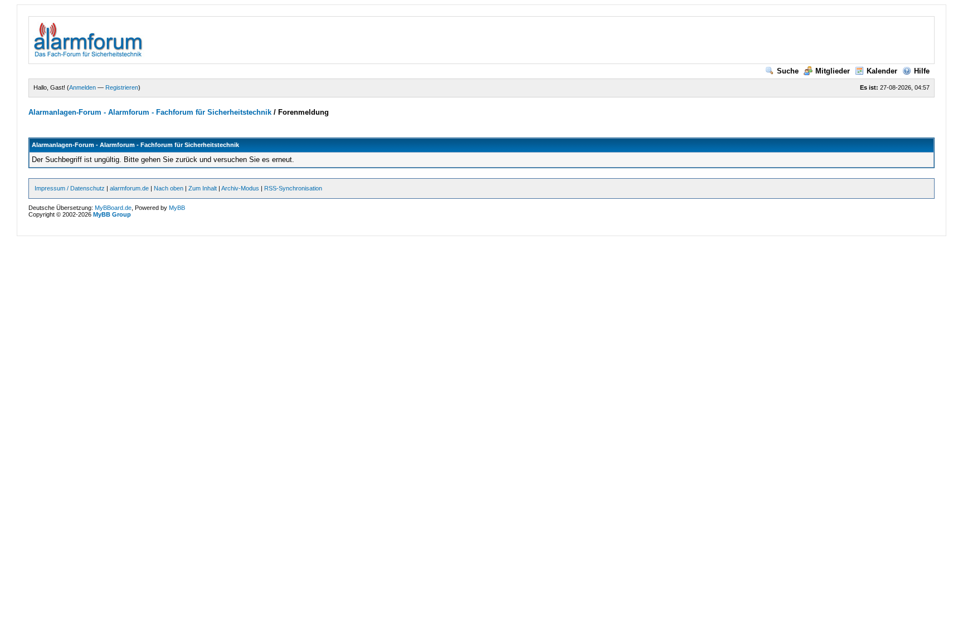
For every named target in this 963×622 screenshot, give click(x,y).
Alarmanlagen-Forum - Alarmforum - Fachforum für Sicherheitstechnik (149, 112)
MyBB (177, 207)
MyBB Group (112, 214)
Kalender (882, 71)
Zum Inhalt (202, 188)
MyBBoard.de (113, 207)
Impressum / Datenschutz (70, 188)
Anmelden (82, 87)
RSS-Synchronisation (293, 188)
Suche (788, 71)
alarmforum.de (129, 188)
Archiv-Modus (240, 188)
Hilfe (922, 71)
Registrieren (121, 87)
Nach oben (168, 188)
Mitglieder (832, 71)
